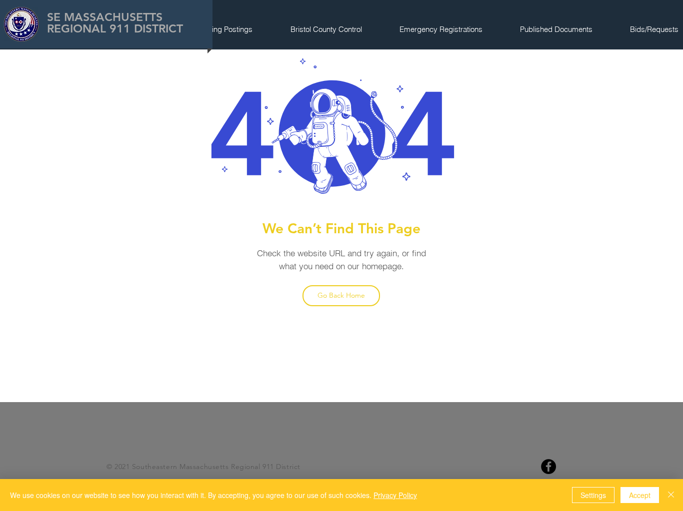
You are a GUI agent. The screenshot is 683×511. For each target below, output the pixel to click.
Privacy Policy (395, 495)
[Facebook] (548, 466)
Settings (593, 495)
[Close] (671, 495)
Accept (639, 495)
